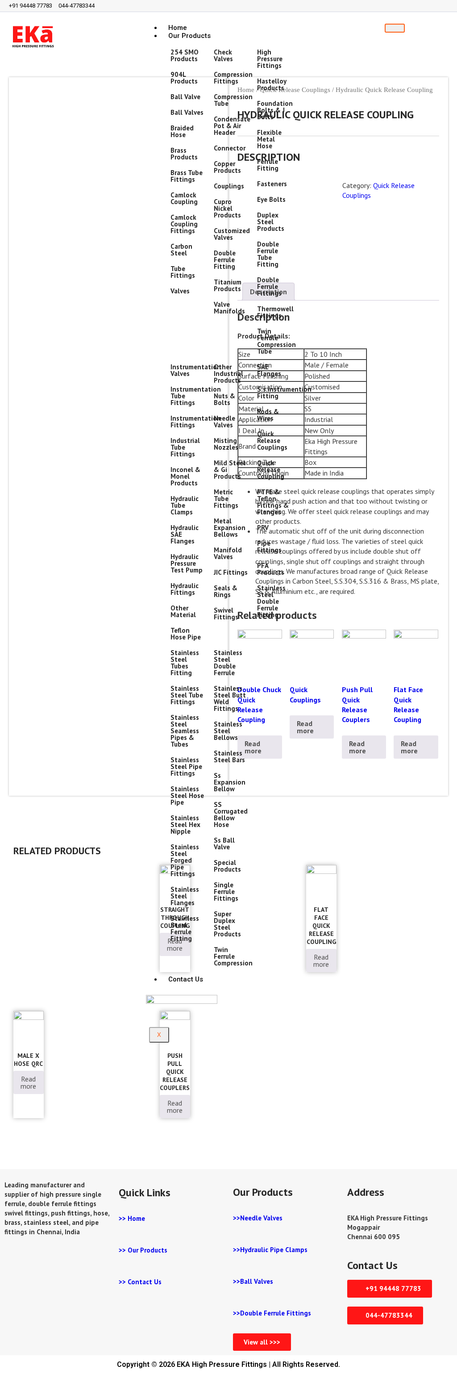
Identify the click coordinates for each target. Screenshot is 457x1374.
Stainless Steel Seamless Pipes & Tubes (184, 730)
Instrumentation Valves (195, 370)
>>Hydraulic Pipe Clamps (270, 1249)
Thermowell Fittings (275, 312)
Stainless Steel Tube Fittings (186, 695)
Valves (180, 291)
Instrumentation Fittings (195, 421)
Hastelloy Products (271, 84)
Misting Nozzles (226, 443)
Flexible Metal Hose (269, 139)
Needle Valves (224, 421)
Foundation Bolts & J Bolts (275, 110)
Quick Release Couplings (272, 440)
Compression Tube (233, 100)
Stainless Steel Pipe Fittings (186, 766)
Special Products (227, 865)
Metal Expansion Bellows (229, 528)
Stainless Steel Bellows (228, 731)
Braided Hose (182, 131)
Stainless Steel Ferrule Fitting (184, 928)
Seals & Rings (225, 591)
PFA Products (270, 568)
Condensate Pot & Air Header (232, 126)
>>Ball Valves (253, 1281)
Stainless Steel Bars (229, 756)
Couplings (229, 186)
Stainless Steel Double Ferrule (228, 662)
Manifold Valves (228, 553)
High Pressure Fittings (270, 59)
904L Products (184, 77)
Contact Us (185, 979)
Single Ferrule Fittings (226, 891)
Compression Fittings (233, 77)
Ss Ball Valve (224, 843)
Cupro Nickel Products (227, 208)
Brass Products (184, 153)
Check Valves (223, 55)
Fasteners (272, 184)
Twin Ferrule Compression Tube (276, 341)
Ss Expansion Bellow (229, 782)
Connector (229, 148)
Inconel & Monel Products (185, 476)
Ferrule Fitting (267, 164)
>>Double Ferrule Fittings (272, 1313)
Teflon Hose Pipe (185, 633)
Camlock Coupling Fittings (184, 224)
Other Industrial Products (228, 373)
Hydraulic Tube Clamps (184, 505)
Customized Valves (232, 234)
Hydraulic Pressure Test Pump (186, 563)
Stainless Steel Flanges (184, 896)
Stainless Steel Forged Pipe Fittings (184, 860)
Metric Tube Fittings (226, 499)
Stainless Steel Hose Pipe (187, 795)
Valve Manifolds (229, 307)
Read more (305, 727)
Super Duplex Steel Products (227, 924)
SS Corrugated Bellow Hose (231, 814)
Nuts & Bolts (224, 399)
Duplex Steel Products (270, 222)
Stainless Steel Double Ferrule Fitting (271, 601)
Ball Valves (187, 112)
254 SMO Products (184, 55)
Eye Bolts (271, 199)
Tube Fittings (182, 272)
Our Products (189, 36)
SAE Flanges (269, 370)
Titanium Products (227, 285)
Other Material (183, 611)
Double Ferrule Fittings (269, 286)
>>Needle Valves (258, 1218)
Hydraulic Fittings (184, 589)
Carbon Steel (181, 249)
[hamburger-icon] (395, 28)
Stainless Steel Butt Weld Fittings (230, 698)
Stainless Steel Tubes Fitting (184, 662)
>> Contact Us (140, 1282)
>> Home (132, 1218)
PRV (263, 527)
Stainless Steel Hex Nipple (185, 824)
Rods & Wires (268, 414)
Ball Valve (185, 96)
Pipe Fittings (269, 546)
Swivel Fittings (226, 613)
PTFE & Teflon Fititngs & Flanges (273, 502)
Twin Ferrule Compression (233, 956)
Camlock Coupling (184, 198)
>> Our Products (143, 1250)
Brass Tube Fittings (186, 176)
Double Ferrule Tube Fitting (268, 254)
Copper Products (227, 167)
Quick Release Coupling (270, 469)
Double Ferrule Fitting (225, 260)
